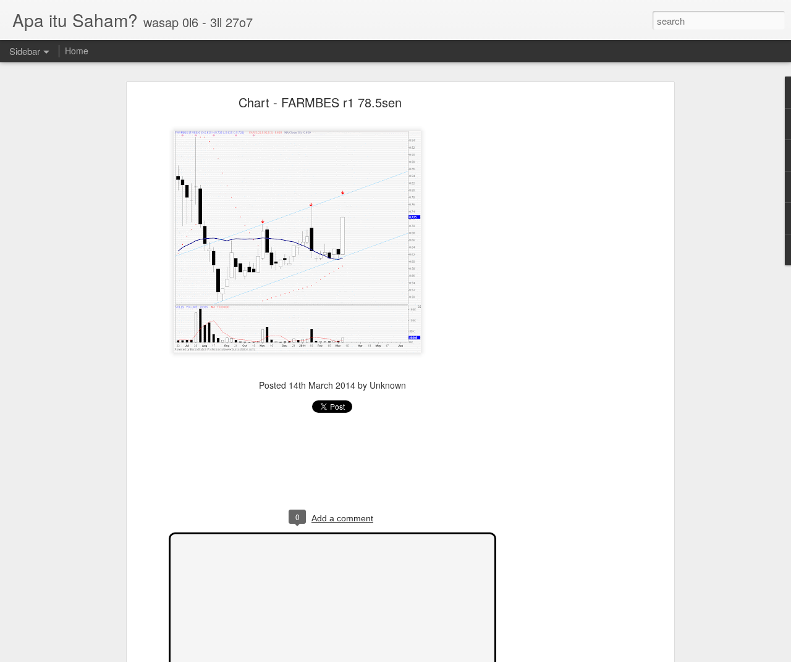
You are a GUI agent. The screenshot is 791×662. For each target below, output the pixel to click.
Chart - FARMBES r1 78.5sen (320, 102)
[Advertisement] (564, 294)
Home (76, 50)
